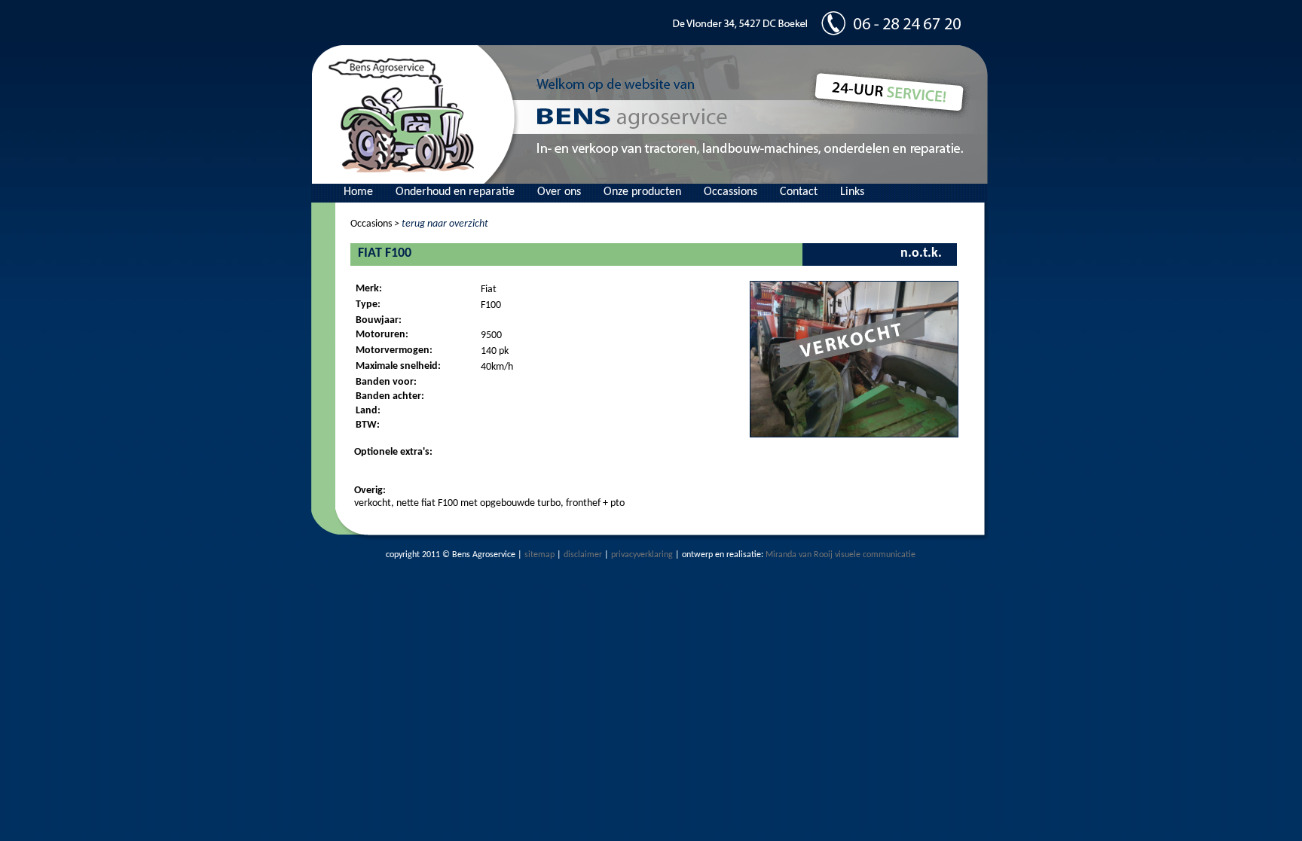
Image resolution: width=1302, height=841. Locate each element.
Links (852, 192)
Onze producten (642, 192)
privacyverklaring (642, 554)
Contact (799, 192)
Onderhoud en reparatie (455, 192)
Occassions (730, 192)
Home (358, 192)
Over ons (559, 192)
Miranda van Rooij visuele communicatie (840, 554)
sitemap (539, 554)
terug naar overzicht (445, 224)
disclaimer (583, 554)
